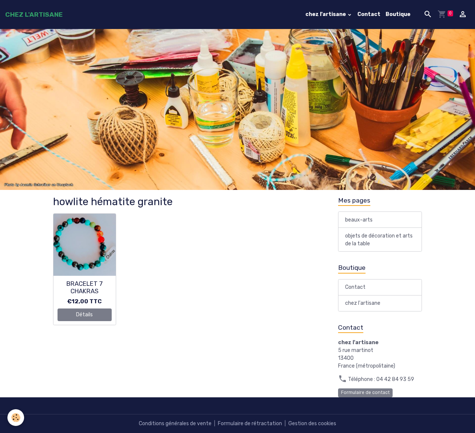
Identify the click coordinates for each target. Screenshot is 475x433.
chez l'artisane (326, 14)
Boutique (398, 14)
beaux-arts (359, 220)
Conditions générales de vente (175, 423)
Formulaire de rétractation (250, 423)
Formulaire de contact (365, 392)
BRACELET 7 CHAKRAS (84, 287)
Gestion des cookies (312, 423)
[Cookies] (15, 417)
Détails (84, 314)
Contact (368, 14)
